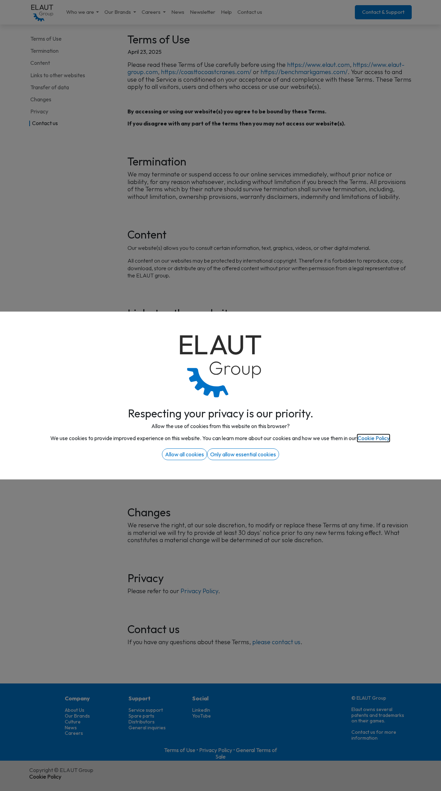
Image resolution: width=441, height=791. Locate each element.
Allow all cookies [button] (184, 454)
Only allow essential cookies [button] (243, 454)
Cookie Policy (373, 438)
